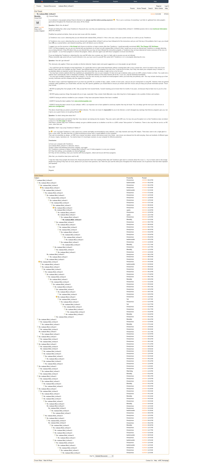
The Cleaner (144, 46)
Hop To (92, 456)
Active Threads (141, 8)
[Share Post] (162, 14)
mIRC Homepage (163, 460)
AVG (138, 46)
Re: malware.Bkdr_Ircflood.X (46, 14)
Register (115, 1)
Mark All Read (48, 460)
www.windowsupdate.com (83, 101)
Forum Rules (38, 460)
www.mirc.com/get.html (56, 106)
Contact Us (149, 460)
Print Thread (38, 11)
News (135, 1)
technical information (160, 29)
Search (150, 8)
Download (96, 1)
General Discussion (50, 6)
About (76, 1)
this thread (73, 46)
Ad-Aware (155, 46)
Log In (166, 6)
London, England (39, 31)
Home (56, 1)
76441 (167, 14)
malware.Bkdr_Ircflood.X (44, 180)
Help (155, 1)
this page (62, 121)
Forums (39, 6)
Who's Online (159, 8)
